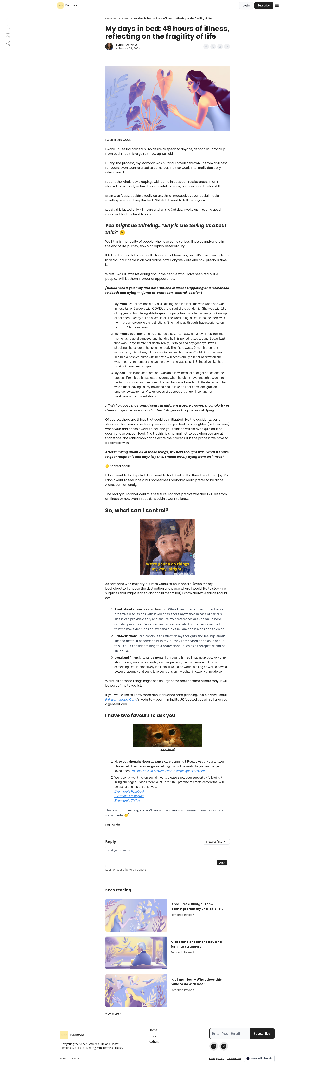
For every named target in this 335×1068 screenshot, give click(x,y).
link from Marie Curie (121, 699)
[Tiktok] (213, 1046)
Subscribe (264, 5)
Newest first (214, 841)
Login (246, 5)
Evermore (110, 18)
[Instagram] (223, 1046)
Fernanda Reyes (127, 45)
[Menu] (277, 5)
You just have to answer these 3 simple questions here (168, 771)
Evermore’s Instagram (129, 796)
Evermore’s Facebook (129, 791)
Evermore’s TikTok (127, 800)
